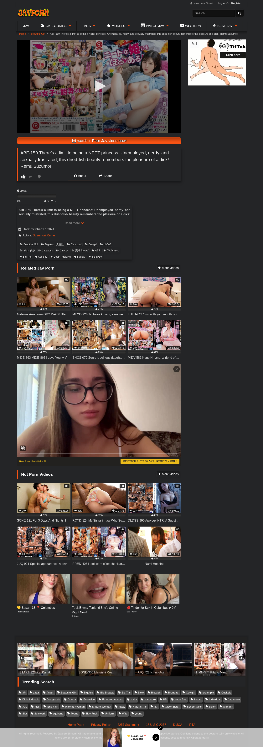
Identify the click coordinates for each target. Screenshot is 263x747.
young (138, 713)
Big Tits (27, 256)
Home (22, 33)
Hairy (134, 699)
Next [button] (241, 658)
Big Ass (88, 692)
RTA (192, 724)
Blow (141, 692)
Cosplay (42, 256)
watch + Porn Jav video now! (101, 141)
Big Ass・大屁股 (54, 244)
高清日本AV (82, 250)
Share (107, 176)
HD (165, 699)
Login (221, 3)
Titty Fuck (91, 713)
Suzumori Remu (44, 235)
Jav (26, 26)
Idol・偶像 (29, 250)
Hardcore (150, 699)
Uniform (110, 713)
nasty (122, 706)
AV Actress (113, 250)
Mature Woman (101, 706)
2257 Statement (128, 724)
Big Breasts (107, 692)
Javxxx (64, 250)
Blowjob (156, 692)
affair (36, 692)
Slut (24, 713)
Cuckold (226, 692)
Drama (72, 699)
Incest (197, 699)
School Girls (194, 706)
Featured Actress (112, 699)
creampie (208, 692)
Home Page (76, 724)
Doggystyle (53, 699)
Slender (228, 706)
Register (236, 3)
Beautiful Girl (38, 33)
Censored (76, 244)
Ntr (155, 706)
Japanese (47, 250)
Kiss (36, 706)
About (81, 176)
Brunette (173, 692)
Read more (72, 223)
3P (24, 692)
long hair (52, 706)
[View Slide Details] (46, 659)
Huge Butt (180, 699)
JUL (24, 706)
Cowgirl (93, 244)
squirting (58, 713)
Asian (50, 692)
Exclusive (89, 699)
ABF (97, 250)
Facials (81, 256)
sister (212, 706)
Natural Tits (140, 706)
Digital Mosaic (30, 699)
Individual (214, 699)
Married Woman (75, 706)
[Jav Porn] (33, 13)
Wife (124, 713)
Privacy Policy (101, 724)
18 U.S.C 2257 (156, 724)
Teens (74, 713)
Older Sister (172, 706)
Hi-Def (107, 244)
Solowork (97, 256)
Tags (86, 26)
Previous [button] (22, 658)
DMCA (177, 724)
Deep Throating (62, 256)
